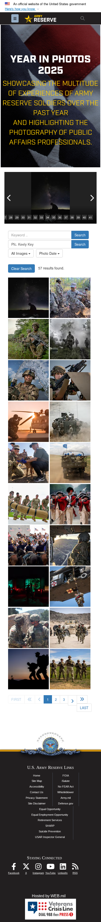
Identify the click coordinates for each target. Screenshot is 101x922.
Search (80, 234)
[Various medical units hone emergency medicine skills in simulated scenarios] (28, 586)
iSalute (66, 780)
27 (4, 217)
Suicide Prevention (50, 831)
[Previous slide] (9, 198)
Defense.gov (65, 803)
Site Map (37, 780)
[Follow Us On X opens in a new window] (26, 868)
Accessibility (36, 786)
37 (65, 217)
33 (41, 217)
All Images (19, 253)
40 (84, 217)
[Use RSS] (75, 868)
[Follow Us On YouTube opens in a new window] (50, 868)
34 (47, 217)
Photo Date (48, 253)
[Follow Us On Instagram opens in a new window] (38, 868)
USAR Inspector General (50, 837)
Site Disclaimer (37, 803)
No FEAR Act (66, 786)
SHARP (49, 825)
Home (36, 775)
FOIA (66, 775)
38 (72, 217)
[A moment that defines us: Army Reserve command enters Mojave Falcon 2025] (28, 628)
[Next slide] (92, 198)
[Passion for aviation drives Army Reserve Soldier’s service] (70, 545)
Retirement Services (50, 820)
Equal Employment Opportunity (49, 814)
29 (16, 217)
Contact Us (36, 792)
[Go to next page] (72, 700)
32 (35, 217)
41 (90, 217)
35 (53, 217)
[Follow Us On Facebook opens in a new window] (14, 868)
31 (29, 217)
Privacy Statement (37, 797)
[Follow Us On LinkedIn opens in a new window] (63, 868)
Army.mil (66, 797)
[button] (22, 9)
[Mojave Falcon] (70, 628)
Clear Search (21, 268)
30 (23, 217)
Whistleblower (65, 792)
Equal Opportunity (50, 809)
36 (59, 217)
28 (10, 217)
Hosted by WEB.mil (49, 896)
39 (78, 217)
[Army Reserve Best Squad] (70, 669)
